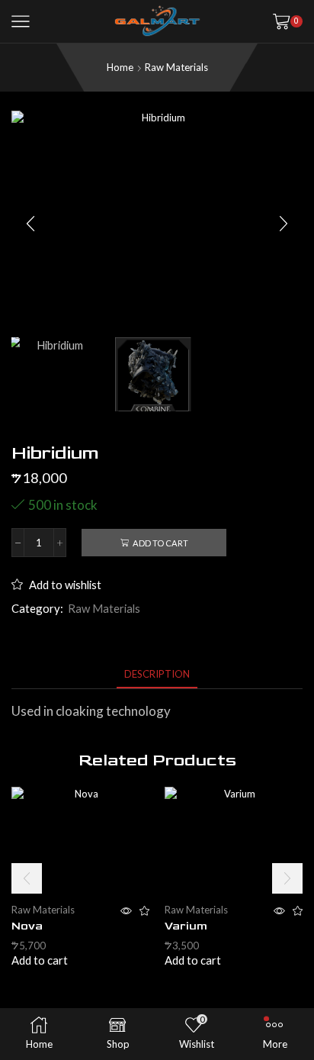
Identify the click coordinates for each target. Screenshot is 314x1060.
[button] (30, 224)
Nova (27, 926)
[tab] (157, 674)
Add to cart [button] (39, 960)
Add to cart (160, 543)
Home (120, 67)
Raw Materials (176, 67)
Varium (186, 926)
